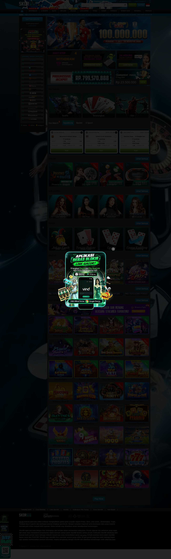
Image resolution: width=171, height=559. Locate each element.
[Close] (113, 249)
